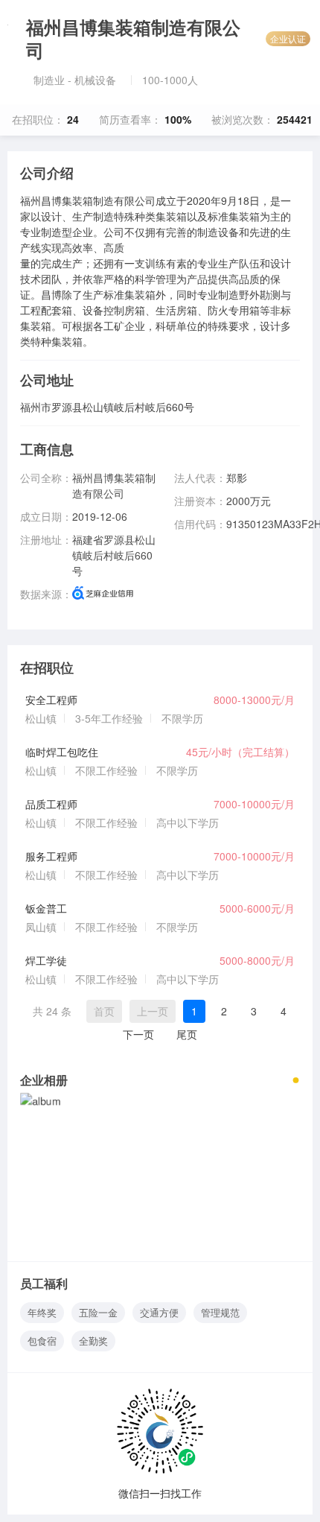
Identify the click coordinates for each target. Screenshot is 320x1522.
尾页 (186, 1034)
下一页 (138, 1034)
